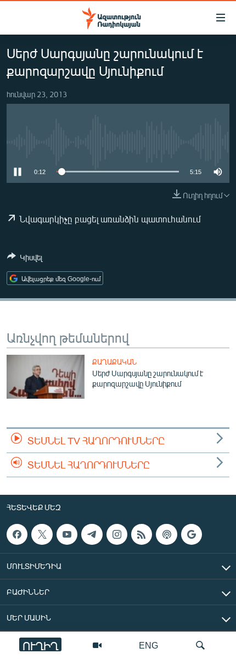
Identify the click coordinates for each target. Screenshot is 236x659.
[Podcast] (166, 534)
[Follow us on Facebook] (17, 534)
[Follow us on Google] (191, 534)
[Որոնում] (200, 645)
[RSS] (141, 534)
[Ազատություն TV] (97, 645)
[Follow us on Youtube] (67, 534)
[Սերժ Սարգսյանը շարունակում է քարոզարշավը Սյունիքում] (46, 377)
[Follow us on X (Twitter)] (41, 534)
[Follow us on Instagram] (116, 534)
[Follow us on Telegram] (91, 534)
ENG (148, 645)
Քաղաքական (114, 362)
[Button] (24, 259)
